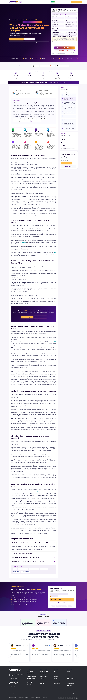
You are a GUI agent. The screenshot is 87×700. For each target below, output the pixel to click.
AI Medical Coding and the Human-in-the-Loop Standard (69, 120)
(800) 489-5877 (66, 1)
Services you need (56, 32)
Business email (55, 20)
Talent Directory (70, 680)
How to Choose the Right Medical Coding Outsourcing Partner (69, 112)
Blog (16, 19)
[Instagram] (72, 698)
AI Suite (36, 1)
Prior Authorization (31, 678)
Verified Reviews (70, 683)
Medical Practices (44, 671)
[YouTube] (61, 698)
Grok (60, 65)
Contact (58, 1)
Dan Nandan (18, 92)
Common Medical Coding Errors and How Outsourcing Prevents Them (69, 107)
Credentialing (29, 684)
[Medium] (70, 698)
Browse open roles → (63, 14)
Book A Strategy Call (27, 317)
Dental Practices (43, 673)
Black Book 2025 (26, 571)
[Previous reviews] (9, 656)
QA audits (54, 298)
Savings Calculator (70, 678)
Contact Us (56, 676)
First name (54, 16)
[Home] (20, 2)
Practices (24, 1)
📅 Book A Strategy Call (71, 50)
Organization (55, 24)
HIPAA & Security (57, 683)
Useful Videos (69, 685)
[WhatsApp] (77, 698)
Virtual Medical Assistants (32, 673)
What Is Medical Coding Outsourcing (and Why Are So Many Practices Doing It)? (34, 543)
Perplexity (45, 65)
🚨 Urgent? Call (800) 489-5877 (59, 50)
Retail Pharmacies (44, 680)
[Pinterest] (74, 698)
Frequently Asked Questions (69, 128)
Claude (52, 65)
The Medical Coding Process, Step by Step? (33, 553)
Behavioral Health (43, 676)
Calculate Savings (30, 38)
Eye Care (42, 678)
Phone (66, 20)
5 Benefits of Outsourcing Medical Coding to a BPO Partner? (33, 557)
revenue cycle (35, 512)
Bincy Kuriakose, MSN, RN (45, 92)
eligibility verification (38, 491)
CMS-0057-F (16, 571)
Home (10, 19)
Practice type (55, 28)
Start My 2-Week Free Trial (16, 38)
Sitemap (76, 693)
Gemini (66, 65)
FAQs (68, 676)
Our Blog (68, 671)
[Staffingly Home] (17, 670)
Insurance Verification (31, 676)
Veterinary (42, 683)
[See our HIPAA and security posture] (77, 58)
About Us (55, 671)
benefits (24, 227)
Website (69, 24)
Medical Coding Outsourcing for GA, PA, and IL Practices (70, 116)
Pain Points (50, 1)
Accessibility (71, 693)
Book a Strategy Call (77, 1)
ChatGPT (36, 65)
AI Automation (30, 671)
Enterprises (30, 1)
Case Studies (69, 673)
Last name (67, 16)
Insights (43, 1)
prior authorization (27, 491)
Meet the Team (57, 673)
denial (18, 239)
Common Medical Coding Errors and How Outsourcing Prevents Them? (33, 561)
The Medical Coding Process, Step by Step (69, 99)
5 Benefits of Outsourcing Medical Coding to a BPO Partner (70, 103)
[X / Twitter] (65, 698)
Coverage (34, 405)
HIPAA (55, 252)
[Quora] (68, 698)
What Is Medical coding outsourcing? (68, 95)
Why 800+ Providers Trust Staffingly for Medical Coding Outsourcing (69, 124)
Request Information (41, 317)
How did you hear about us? (70, 32)
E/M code (39, 270)
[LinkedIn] (14, 93)
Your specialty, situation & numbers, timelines (62, 36)
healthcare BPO (22, 242)
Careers (55, 678)
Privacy (64, 693)
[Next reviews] (77, 656)
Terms (67, 693)
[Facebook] (63, 698)
